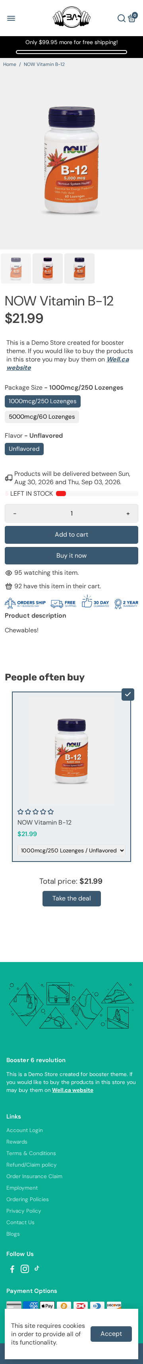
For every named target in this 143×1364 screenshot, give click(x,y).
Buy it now (71, 555)
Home (9, 64)
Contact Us (20, 1222)
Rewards (16, 1141)
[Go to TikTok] (37, 1270)
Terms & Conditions (31, 1153)
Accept (111, 1333)
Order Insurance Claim (34, 1176)
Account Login (24, 1130)
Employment (22, 1187)
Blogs (13, 1234)
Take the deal (71, 898)
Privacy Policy (23, 1211)
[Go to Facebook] (12, 1270)
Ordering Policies (27, 1199)
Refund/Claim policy (31, 1164)
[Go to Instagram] (25, 1270)
